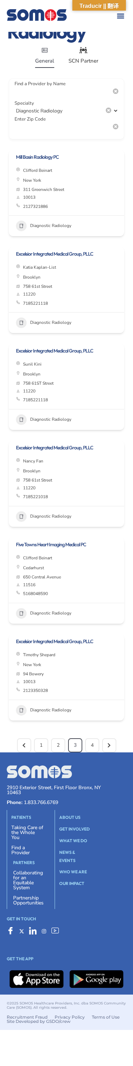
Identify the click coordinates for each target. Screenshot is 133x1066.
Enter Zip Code (30, 119)
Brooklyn (31, 277)
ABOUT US (70, 817)
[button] (74, 16)
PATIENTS (21, 817)
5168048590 (35, 593)
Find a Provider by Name (40, 84)
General (44, 60)
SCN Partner (83, 60)
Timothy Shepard (39, 655)
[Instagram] (43, 932)
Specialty (24, 103)
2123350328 (35, 690)
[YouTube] (55, 932)
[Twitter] (21, 932)
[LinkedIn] (33, 932)
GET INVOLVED (74, 829)
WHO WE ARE (73, 871)
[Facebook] (10, 932)
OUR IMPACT (71, 883)
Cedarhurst (33, 568)
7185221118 (35, 303)
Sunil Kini (32, 364)
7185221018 (35, 497)
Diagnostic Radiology (50, 225)
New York (32, 180)
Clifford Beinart (37, 170)
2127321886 (35, 206)
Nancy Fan (33, 461)
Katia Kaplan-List (39, 267)
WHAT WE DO (73, 840)
